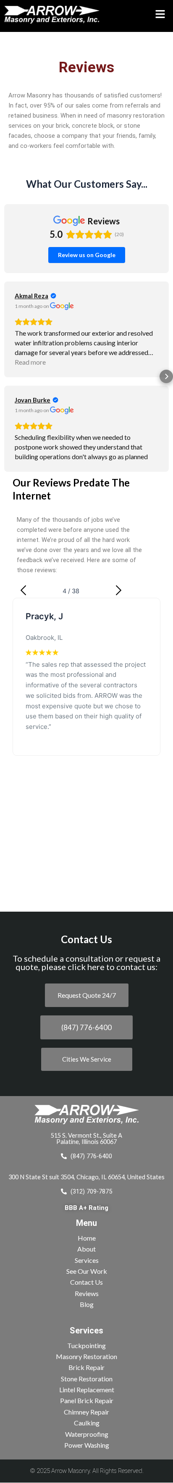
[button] (155, 14)
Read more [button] (30, 362)
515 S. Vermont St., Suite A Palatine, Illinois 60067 (86, 1138)
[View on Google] (62, 306)
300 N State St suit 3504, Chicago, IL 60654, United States (86, 1177)
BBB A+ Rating (86, 1208)
